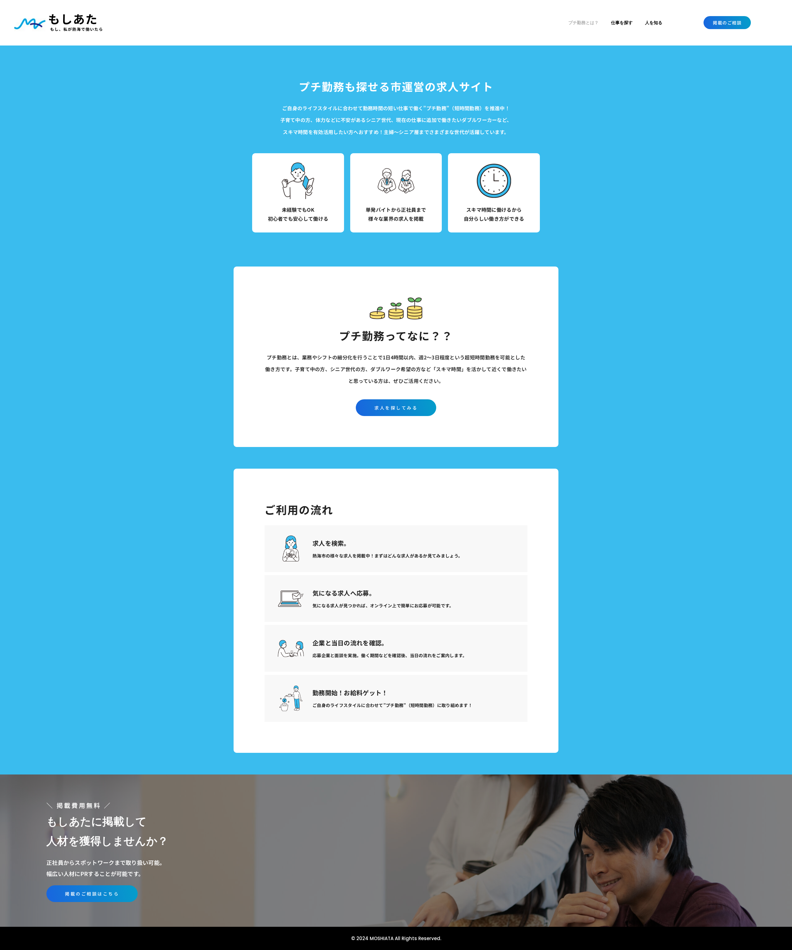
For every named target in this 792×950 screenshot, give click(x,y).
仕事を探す (622, 22)
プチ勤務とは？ (583, 22)
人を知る (653, 22)
